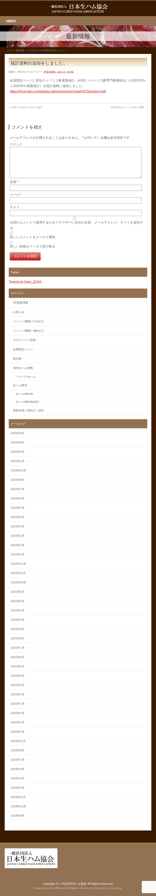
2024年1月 (18, 507)
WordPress (57, 888)
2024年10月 (18, 470)
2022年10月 (18, 582)
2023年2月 (18, 545)
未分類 (70, 72)
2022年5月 (18, 601)
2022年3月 (18, 619)
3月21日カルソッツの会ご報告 (129, 107)
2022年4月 (18, 610)
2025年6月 (18, 451)
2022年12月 (18, 563)
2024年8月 (18, 479)
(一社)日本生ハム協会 (73, 883)
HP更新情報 (32, 50)
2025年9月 (18, 433)
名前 (14, 182)
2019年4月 (18, 769)
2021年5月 (18, 666)
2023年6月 (18, 517)
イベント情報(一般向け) (28, 330)
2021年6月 (18, 657)
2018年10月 (18, 806)
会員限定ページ (23, 349)
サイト (15, 207)
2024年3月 (18, 498)
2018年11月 (18, 797)
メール (16, 194)
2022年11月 (18, 573)
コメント (16, 144)
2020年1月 (18, 731)
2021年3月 (18, 685)
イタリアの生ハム (26, 376)
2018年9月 (18, 815)
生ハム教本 (20, 385)
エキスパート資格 (24, 340)
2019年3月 (18, 778)
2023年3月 (18, 535)
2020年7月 (18, 703)
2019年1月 (18, 787)
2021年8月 (18, 638)
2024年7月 (18, 489)
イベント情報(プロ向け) (28, 321)
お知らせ (61, 72)
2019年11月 (18, 741)
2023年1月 (18, 554)
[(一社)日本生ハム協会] (78, 8)
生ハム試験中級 (24, 394)
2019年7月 (18, 759)
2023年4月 (18, 526)
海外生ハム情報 (23, 368)
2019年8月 (18, 750)
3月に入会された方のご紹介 (25, 107)
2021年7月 (18, 647)
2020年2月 (18, 722)
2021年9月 (18, 629)
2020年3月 (18, 713)
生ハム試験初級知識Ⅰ (28, 401)
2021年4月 (18, 675)
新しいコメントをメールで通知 (32, 237)
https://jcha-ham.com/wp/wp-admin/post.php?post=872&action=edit (58, 91)
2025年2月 (18, 461)
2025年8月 (18, 442)
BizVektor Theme (78, 888)
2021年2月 (18, 694)
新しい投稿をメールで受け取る (32, 246)
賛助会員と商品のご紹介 (28, 410)
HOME (10, 50)
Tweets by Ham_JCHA (25, 281)
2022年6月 (18, 591)
